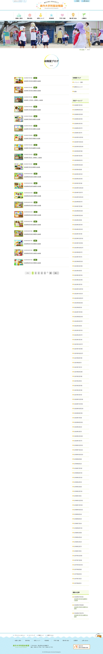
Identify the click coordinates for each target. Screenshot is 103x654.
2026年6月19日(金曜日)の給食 (32, 224)
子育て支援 (56, 640)
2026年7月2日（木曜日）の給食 (33, 157)
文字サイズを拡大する (21, 1)
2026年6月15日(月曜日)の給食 (32, 263)
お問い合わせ (85, 640)
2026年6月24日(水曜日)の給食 (32, 196)
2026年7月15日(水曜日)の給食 (32, 81)
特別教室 (47, 640)
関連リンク (41, 635)
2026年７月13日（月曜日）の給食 (33, 100)
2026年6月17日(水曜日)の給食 (32, 243)
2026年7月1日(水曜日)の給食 (32, 167)
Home (82, 49)
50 (50, 273)
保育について (37, 640)
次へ (56, 273)
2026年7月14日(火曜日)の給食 (32, 90)
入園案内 (75, 640)
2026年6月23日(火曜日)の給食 (32, 205)
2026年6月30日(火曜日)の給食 (32, 176)
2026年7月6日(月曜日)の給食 (32, 138)
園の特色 (27, 640)
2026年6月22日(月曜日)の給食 (32, 215)
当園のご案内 (18, 640)
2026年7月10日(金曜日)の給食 (32, 109)
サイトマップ (32, 635)
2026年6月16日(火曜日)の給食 (32, 253)
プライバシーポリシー (20, 635)
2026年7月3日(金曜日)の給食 (32, 148)
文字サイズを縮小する (19, 1)
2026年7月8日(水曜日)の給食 (32, 119)
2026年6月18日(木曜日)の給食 (32, 234)
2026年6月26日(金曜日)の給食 (32, 186)
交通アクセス (50, 635)
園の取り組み (66, 640)
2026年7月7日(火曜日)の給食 (32, 129)
